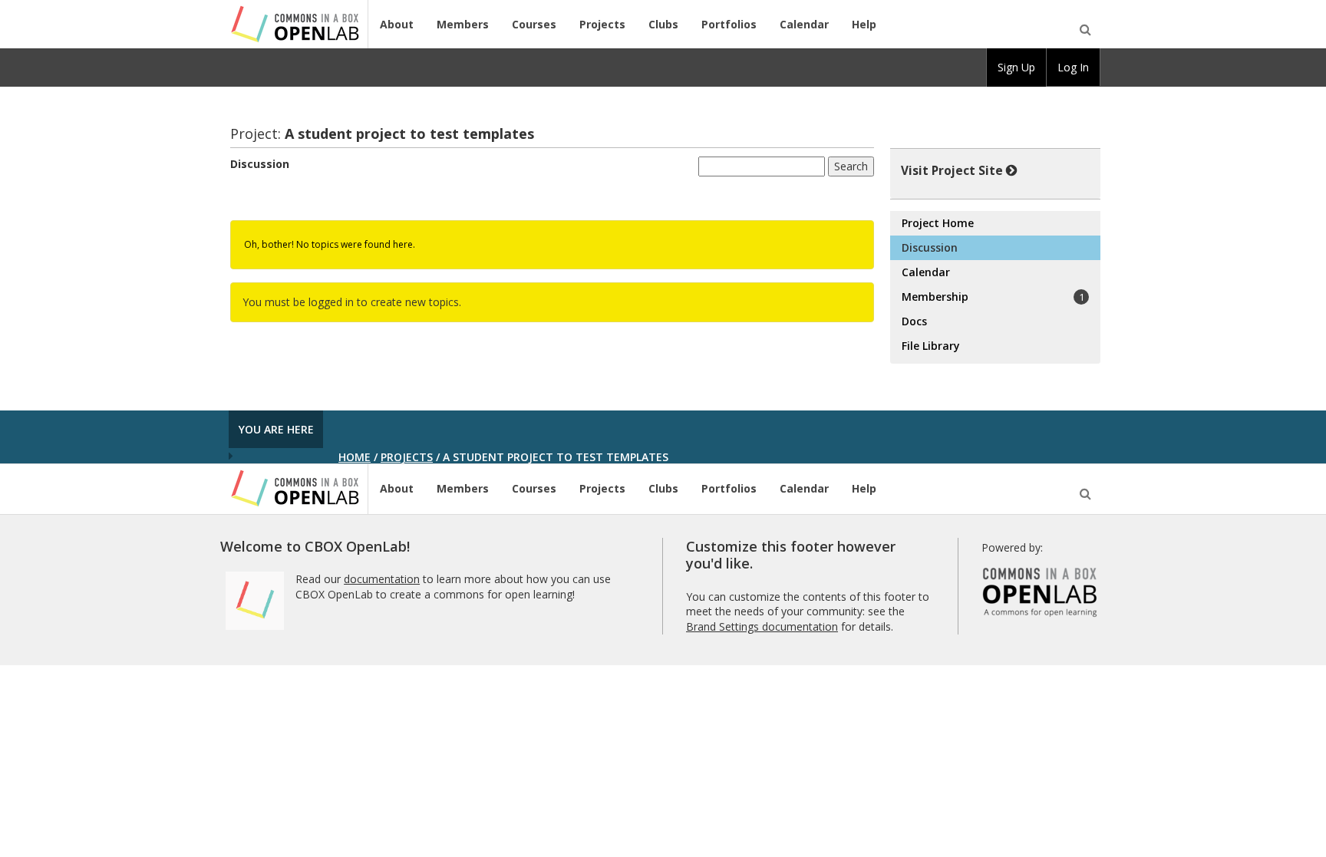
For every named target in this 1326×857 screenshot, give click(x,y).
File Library (931, 345)
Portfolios (729, 24)
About (397, 24)
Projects (602, 24)
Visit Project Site (952, 171)
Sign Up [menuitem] (1016, 67)
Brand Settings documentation (762, 626)
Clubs (663, 24)
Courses (534, 24)
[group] (1016, 67)
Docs (914, 321)
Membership (993, 296)
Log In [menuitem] (1073, 67)
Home (354, 457)
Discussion (259, 164)
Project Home (938, 223)
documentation (382, 579)
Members (463, 24)
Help (864, 24)
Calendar (804, 24)
